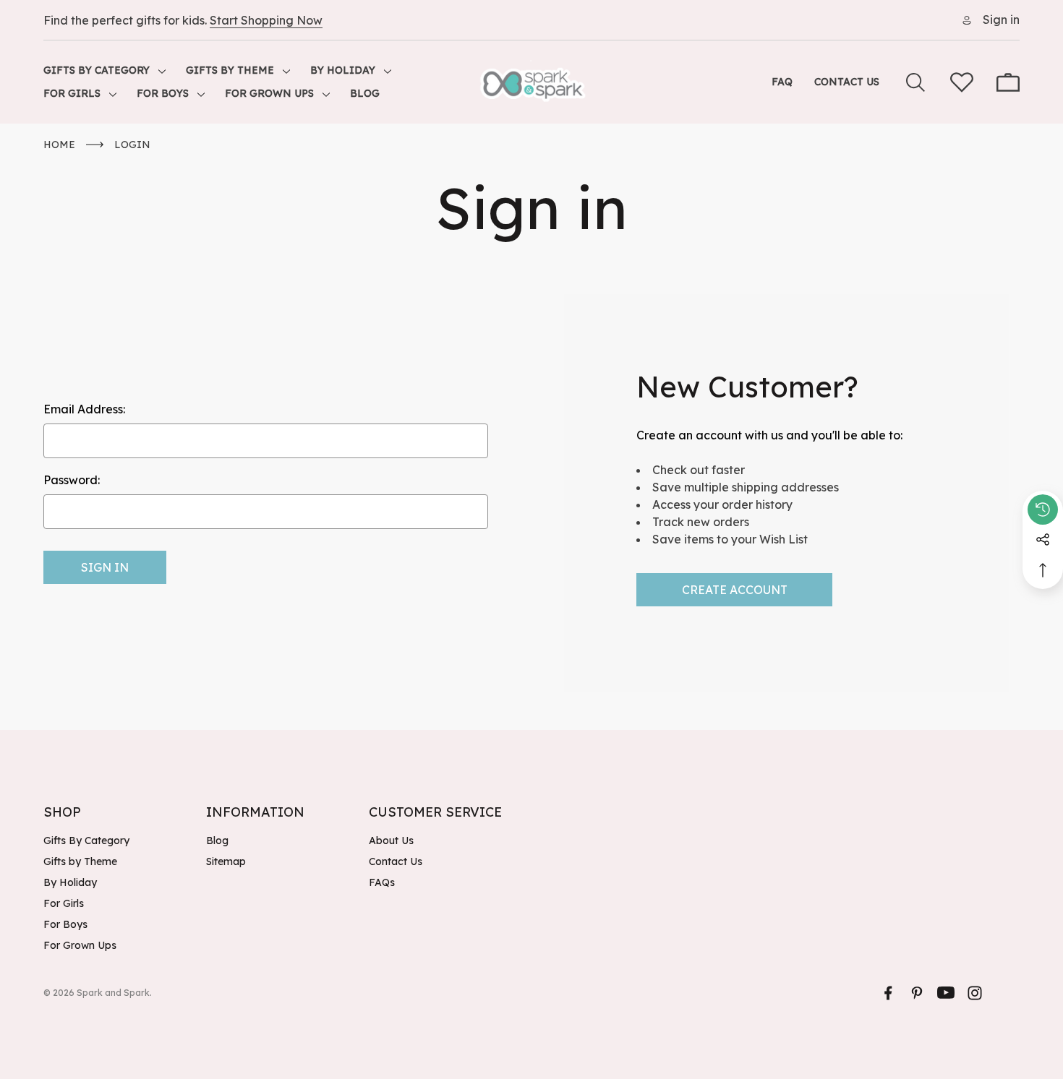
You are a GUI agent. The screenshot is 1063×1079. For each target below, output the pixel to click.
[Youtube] (946, 993)
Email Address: (84, 409)
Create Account (734, 590)
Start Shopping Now (266, 20)
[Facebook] (888, 993)
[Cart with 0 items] (1008, 82)
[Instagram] (974, 993)
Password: (71, 480)
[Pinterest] (917, 993)
